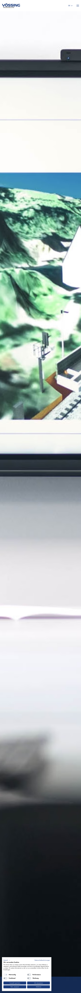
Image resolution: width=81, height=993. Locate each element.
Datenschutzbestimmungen (42, 960)
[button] (6, 960)
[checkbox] (5, 975)
